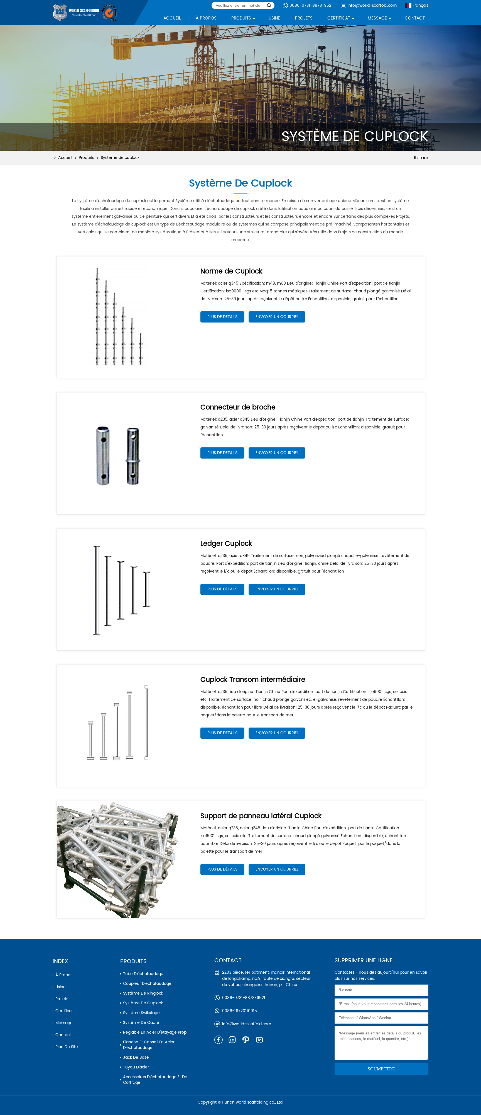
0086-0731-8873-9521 (311, 5)
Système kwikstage (141, 1013)
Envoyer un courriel (277, 317)
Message (64, 1023)
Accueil (65, 157)
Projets (61, 999)
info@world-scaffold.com (372, 5)
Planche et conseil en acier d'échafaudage (149, 1045)
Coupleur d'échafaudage (147, 983)
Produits (86, 157)
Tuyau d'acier (136, 1067)
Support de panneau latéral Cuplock (261, 816)
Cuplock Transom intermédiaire (252, 679)
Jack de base (136, 1057)
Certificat (64, 1011)
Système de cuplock (120, 157)
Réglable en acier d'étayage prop (154, 1032)
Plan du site (66, 1047)
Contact (63, 1035)
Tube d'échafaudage (143, 974)
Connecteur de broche (238, 407)
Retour (421, 157)
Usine (60, 987)
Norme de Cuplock (231, 271)
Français (420, 5)
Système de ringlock (143, 993)
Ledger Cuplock (226, 543)
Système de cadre (141, 1022)
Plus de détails (222, 317)
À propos (63, 975)
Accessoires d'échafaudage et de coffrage (155, 1080)
